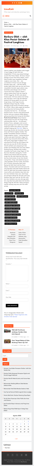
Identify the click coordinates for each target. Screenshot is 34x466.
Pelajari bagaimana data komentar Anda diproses (15, 315)
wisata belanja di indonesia (12, 220)
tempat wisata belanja (11, 217)
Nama (8, 284)
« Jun (16, 439)
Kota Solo (19, 128)
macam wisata (9, 193)
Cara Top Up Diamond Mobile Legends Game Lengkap (17, 392)
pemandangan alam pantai (12, 205)
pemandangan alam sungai (12, 208)
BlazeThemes (24, 462)
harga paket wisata (15, 190)
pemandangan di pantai (11, 211)
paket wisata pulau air (11, 202)
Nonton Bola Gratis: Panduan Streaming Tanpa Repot (17, 395)
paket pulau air (19, 193)
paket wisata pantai (22, 196)
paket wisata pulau (10, 199)
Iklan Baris (7, 448)
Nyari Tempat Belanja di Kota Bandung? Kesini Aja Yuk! (20, 341)
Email (8, 290)
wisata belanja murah (10, 224)
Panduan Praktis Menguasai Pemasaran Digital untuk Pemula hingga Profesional (17, 374)
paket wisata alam (10, 196)
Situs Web (8, 297)
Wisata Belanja (9, 32)
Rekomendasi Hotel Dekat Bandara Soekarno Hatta (16, 389)
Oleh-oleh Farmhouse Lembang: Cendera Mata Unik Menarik (19, 332)
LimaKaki (9, 9)
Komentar (9, 264)
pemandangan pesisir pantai (12, 214)
